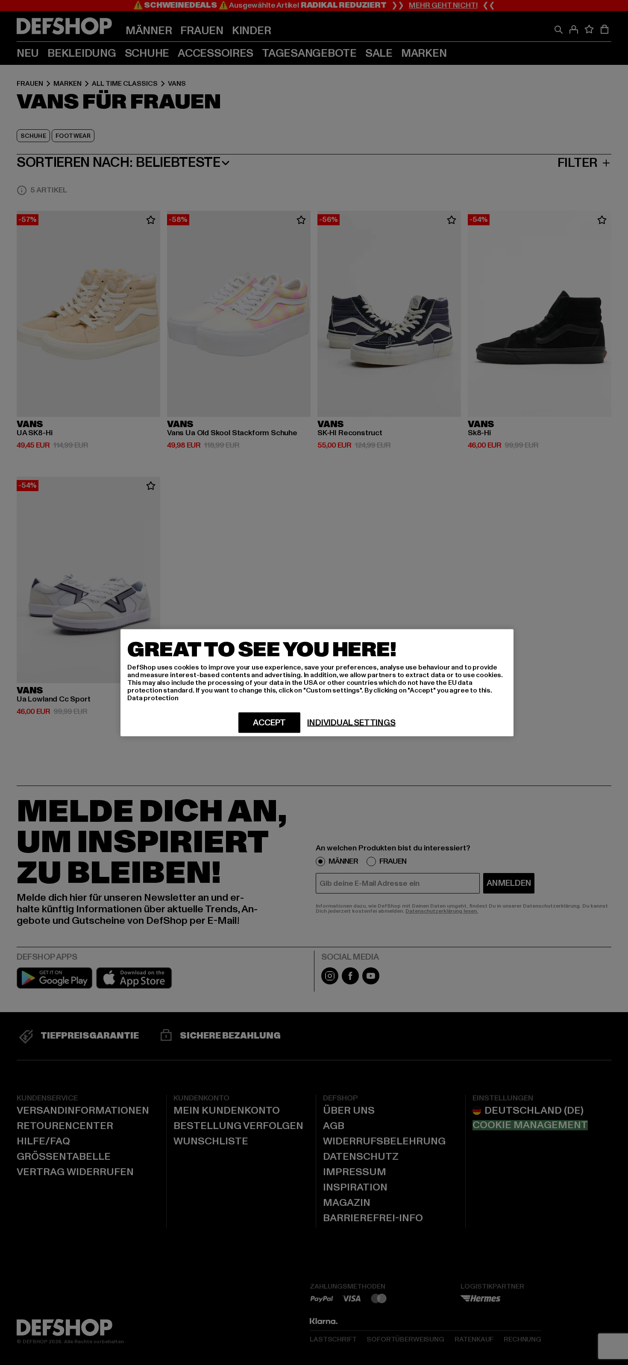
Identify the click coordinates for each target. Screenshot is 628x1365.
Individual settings (351, 722)
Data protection (153, 697)
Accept (269, 722)
